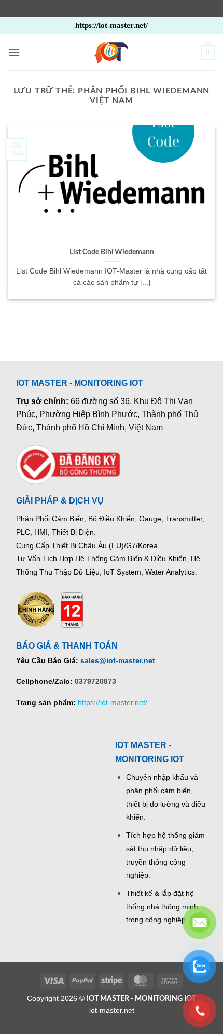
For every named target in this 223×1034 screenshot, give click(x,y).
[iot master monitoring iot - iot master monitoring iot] (111, 52)
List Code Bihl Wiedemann (111, 252)
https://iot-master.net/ (112, 702)
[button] (14, 52)
